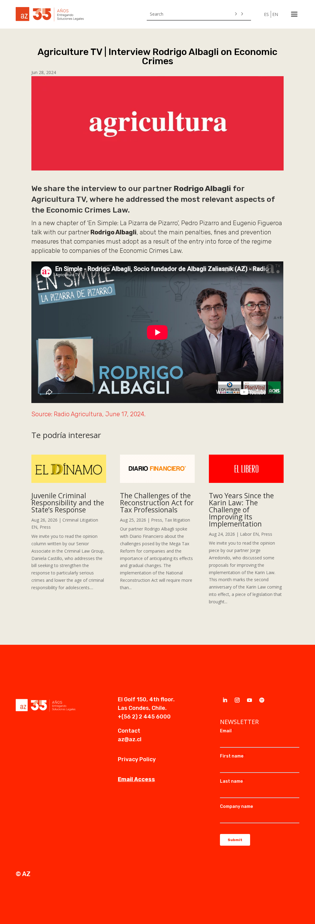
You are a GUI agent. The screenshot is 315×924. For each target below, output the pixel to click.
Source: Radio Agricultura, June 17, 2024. (88, 414)
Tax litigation (177, 520)
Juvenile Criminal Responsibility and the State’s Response (67, 503)
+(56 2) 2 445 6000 (144, 716)
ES (266, 14)
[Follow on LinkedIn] (225, 700)
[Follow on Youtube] (249, 700)
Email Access (136, 779)
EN (275, 14)
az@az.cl (130, 739)
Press (45, 527)
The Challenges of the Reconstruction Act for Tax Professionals (157, 503)
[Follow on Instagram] (237, 700)
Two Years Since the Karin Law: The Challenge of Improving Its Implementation (241, 510)
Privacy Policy (137, 759)
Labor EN (249, 534)
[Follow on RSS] (262, 700)
